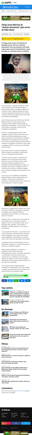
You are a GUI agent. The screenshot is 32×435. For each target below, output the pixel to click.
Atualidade (26, 34)
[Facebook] (16, 423)
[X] (25, 423)
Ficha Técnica (5, 428)
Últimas (5, 344)
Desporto (4, 373)
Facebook (20, 391)
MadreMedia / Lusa (7, 34)
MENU (15, 2)
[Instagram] (6, 423)
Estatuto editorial (13, 428)
